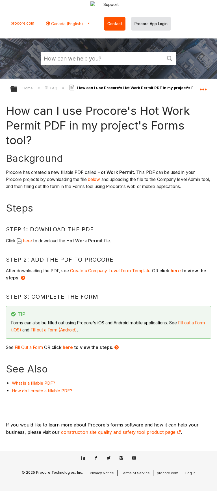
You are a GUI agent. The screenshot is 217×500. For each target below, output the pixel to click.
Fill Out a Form (29, 347)
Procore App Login (151, 23)
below (94, 179)
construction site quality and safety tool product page (119, 432)
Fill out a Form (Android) (54, 330)
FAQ (53, 88)
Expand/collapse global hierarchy (17, 89)
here (28, 240)
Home (28, 88)
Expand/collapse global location (203, 87)
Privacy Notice (102, 473)
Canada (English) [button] (66, 23)
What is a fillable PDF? (33, 383)
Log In (190, 473)
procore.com (22, 23)
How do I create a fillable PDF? (42, 390)
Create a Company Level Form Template (110, 270)
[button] (169, 58)
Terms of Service (135, 473)
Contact (114, 23)
